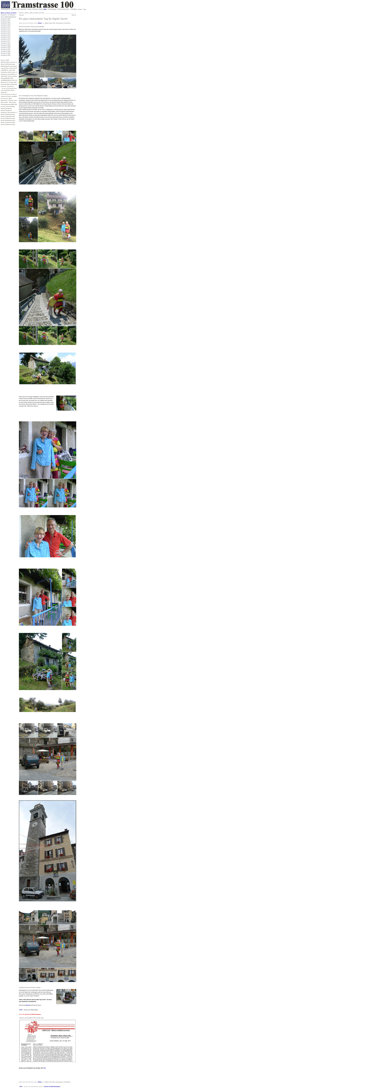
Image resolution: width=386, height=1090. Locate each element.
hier (45, 1068)
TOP (21, 1010)
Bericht (28, 1005)
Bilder (26, 12)
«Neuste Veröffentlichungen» (52, 1086)
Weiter (40, 23)
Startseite (21, 12)
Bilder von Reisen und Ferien (37, 12)
